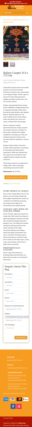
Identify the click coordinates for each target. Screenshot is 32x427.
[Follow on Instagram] (19, 406)
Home (5, 80)
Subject (7, 313)
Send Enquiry (21, 337)
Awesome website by (14, 423)
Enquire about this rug (16, 177)
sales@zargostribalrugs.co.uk (17, 368)
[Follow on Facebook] (13, 406)
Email (7, 290)
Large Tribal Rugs (14, 80)
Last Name (8, 282)
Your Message (9, 325)
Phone (7, 298)
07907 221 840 (17, 360)
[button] (25, 28)
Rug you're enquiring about (14, 306)
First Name (8, 274)
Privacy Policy (8, 418)
